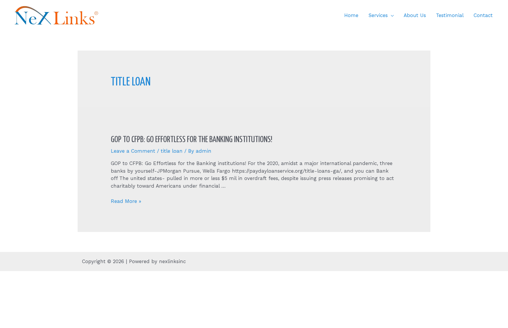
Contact (483, 15)
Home (351, 15)
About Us (415, 15)
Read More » (126, 201)
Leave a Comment (133, 151)
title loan (172, 151)
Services (378, 15)
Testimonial (450, 15)
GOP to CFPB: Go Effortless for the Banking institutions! (191, 140)
